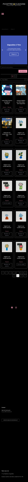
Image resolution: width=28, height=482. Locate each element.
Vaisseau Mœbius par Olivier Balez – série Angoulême (21, 102)
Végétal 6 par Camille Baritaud (21, 226)
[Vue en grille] (12, 76)
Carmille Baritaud (22, 130)
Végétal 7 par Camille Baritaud (7, 257)
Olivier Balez (21, 98)
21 (25, 273)
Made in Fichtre (6, 97)
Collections (18, 97)
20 (21, 273)
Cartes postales (8, 97)
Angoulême (22, 97)
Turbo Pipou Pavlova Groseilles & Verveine (7, 102)
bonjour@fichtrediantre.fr (7, 411)
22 (14, 276)
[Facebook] (12, 307)
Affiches (4, 97)
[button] (3, 14)
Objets (12, 29)
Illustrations (5, 29)
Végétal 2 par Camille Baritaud (21, 165)
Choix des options (7, 110)
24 (21, 276)
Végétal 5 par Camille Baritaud (7, 226)
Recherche (23, 71)
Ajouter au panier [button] (21, 110)
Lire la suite (7, 203)
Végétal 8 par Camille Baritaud (21, 257)
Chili (6, 130)
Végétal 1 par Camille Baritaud (21, 133)
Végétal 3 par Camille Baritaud (7, 196)
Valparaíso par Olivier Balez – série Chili (7, 134)
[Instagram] (16, 307)
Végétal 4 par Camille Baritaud (21, 196)
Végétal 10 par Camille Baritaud (7, 165)
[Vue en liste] (15, 76)
